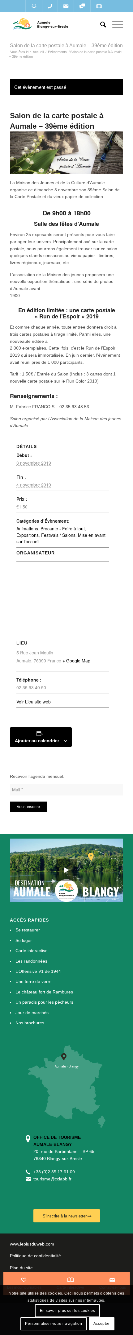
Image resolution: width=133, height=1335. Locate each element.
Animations (27, 528)
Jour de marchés (32, 1012)
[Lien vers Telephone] (50, 6)
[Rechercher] (100, 24)
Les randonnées (31, 961)
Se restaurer (27, 929)
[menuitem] (100, 24)
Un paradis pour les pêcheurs (44, 1002)
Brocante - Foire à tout (63, 528)
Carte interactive (31, 950)
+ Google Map (76, 660)
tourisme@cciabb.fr (52, 1178)
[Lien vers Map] (98, 6)
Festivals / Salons (58, 535)
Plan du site (21, 1267)
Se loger (23, 940)
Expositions (27, 535)
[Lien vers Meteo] (33, 6)
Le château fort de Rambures (44, 991)
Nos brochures (29, 1022)
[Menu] (114, 24)
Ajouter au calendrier (37, 740)
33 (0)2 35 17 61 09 (55, 1171)
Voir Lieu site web (33, 702)
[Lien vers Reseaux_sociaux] (82, 6)
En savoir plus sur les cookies (67, 1310)
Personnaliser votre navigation (53, 1323)
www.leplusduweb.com (32, 1244)
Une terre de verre (33, 981)
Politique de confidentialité (35, 1255)
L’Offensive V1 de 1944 (38, 971)
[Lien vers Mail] (66, 6)
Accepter (101, 1323)
